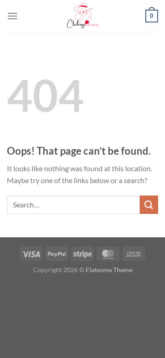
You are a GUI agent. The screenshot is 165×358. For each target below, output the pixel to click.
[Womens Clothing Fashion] (82, 16)
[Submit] (149, 204)
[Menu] (12, 16)
